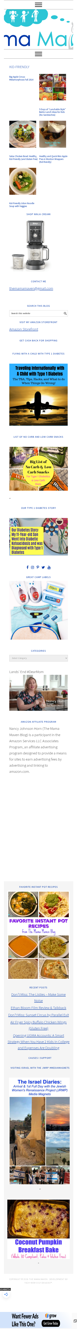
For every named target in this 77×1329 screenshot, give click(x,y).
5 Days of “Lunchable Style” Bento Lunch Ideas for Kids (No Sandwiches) (52, 112)
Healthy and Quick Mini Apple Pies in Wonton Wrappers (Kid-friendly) (53, 159)
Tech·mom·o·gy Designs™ (38, 1282)
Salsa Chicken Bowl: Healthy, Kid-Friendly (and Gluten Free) (23, 158)
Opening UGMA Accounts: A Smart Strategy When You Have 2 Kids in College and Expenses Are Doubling (38, 1041)
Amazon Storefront (23, 329)
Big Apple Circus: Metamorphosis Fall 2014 (21, 78)
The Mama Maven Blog (38, 27)
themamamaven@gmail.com (31, 288)
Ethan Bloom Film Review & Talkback (38, 1007)
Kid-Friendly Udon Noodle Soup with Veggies (21, 205)
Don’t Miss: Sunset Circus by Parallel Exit (38, 1014)
